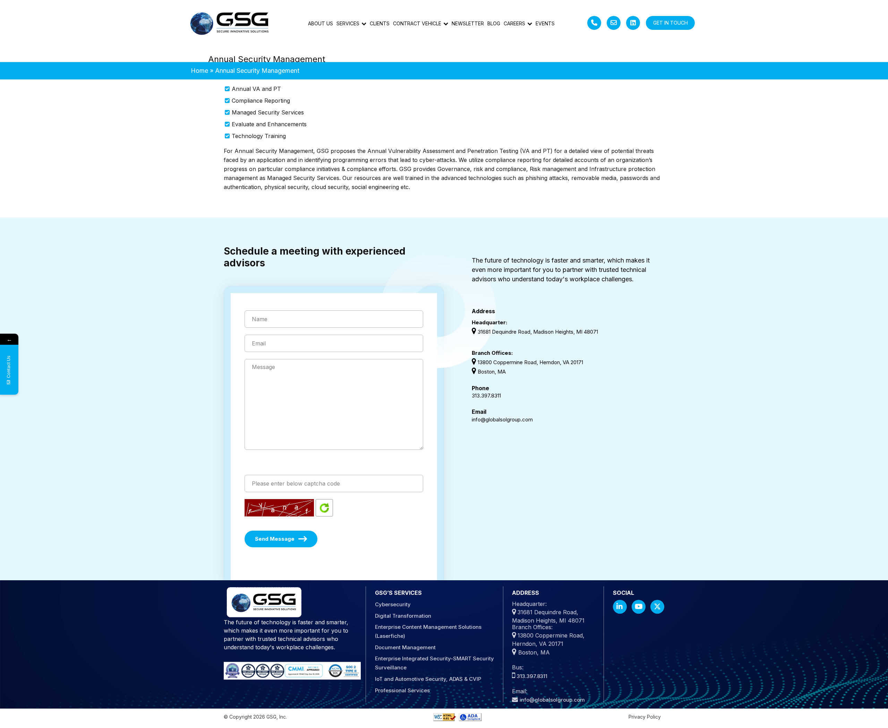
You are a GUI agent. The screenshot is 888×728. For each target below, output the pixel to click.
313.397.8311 (486, 395)
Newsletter (468, 23)
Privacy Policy (645, 717)
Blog (493, 23)
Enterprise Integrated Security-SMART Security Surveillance (434, 663)
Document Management (405, 647)
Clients (380, 23)
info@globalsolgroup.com (502, 419)
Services (347, 23)
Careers (514, 23)
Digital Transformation (403, 616)
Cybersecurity (393, 604)
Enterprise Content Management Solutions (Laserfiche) (428, 632)
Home (199, 70)
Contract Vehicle (417, 23)
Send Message (274, 539)
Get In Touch (670, 23)
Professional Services (402, 690)
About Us (320, 23)
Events (545, 23)
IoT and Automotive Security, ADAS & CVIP (428, 679)
